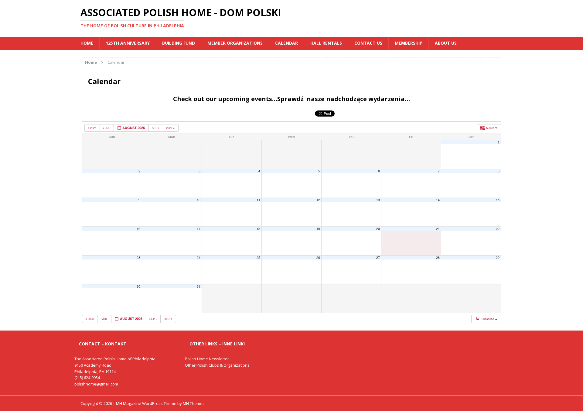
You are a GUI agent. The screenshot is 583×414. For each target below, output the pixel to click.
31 (198, 286)
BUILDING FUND (178, 43)
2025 (93, 128)
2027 (169, 128)
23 (138, 257)
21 (438, 228)
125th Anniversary (128, 43)
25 (258, 257)
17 (198, 228)
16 (138, 228)
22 (497, 228)
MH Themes (194, 403)
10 (198, 200)
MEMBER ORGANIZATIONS (235, 43)
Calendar (286, 43)
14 (438, 200)
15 (497, 200)
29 (497, 257)
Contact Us (368, 43)
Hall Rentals (326, 43)
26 (318, 257)
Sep (155, 128)
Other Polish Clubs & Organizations (217, 365)
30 (138, 286)
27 (378, 257)
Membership (408, 43)
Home (86, 43)
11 (258, 200)
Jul (107, 128)
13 (378, 200)
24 (198, 257)
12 (318, 200)
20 (378, 228)
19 (318, 228)
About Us (446, 43)
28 (438, 257)
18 (258, 228)
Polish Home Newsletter (207, 358)
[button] (486, 319)
